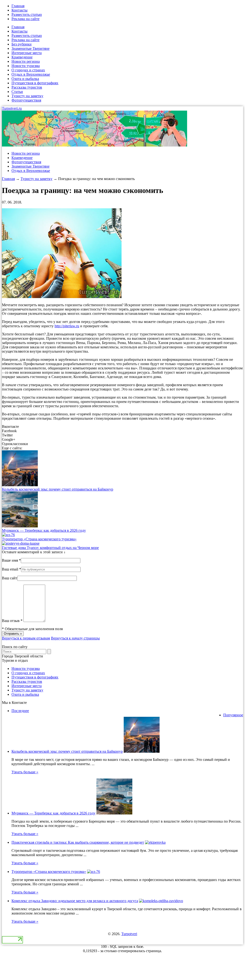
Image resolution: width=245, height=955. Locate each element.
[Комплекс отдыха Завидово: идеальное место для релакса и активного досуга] (161, 901)
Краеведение (22, 57)
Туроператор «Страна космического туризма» (39, 539)
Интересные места (26, 53)
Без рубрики (21, 44)
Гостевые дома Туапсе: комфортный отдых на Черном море (50, 548)
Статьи (17, 92)
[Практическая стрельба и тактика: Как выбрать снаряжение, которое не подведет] (155, 842)
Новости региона (25, 61)
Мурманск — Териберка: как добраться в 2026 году (44, 530)
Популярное (233, 715)
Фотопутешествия (26, 100)
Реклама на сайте (25, 19)
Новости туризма (25, 66)
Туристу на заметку (27, 96)
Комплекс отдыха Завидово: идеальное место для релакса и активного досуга (74, 901)
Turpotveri (129, 934)
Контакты (19, 10)
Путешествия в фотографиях (34, 83)
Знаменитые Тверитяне (30, 48)
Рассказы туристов (26, 87)
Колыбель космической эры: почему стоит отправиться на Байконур (57, 489)
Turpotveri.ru (12, 108)
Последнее (20, 711)
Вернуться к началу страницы (75, 638)
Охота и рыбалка (25, 79)
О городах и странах (28, 70)
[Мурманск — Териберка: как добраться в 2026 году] (20, 526)
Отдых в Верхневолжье (30, 74)
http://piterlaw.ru (67, 326)
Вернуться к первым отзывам (26, 638)
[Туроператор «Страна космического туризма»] (8, 535)
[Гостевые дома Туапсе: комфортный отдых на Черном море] (20, 543)
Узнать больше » (24, 772)
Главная (17, 6)
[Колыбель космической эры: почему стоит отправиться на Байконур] (20, 485)
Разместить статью (26, 14)
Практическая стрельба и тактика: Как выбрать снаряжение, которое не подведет (77, 842)
